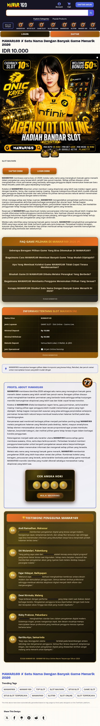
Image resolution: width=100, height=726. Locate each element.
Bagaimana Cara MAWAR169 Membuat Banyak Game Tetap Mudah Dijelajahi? (49, 257)
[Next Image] (98, 104)
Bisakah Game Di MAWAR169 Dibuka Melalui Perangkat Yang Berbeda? (50, 274)
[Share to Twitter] (7, 718)
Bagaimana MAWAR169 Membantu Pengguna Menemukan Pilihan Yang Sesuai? (50, 281)
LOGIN (25, 34)
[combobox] (47, 13)
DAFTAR (75, 34)
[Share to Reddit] (36, 718)
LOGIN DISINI (43, 171)
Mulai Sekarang (50, 495)
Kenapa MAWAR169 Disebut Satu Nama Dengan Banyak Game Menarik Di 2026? (50, 289)
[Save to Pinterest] (29, 718)
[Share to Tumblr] (43, 718)
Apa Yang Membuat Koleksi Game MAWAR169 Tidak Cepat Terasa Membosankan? (50, 266)
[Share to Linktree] (21, 718)
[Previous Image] (2, 104)
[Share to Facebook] (14, 718)
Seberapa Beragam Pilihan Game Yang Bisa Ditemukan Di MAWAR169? (50, 250)
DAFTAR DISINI (16, 171)
